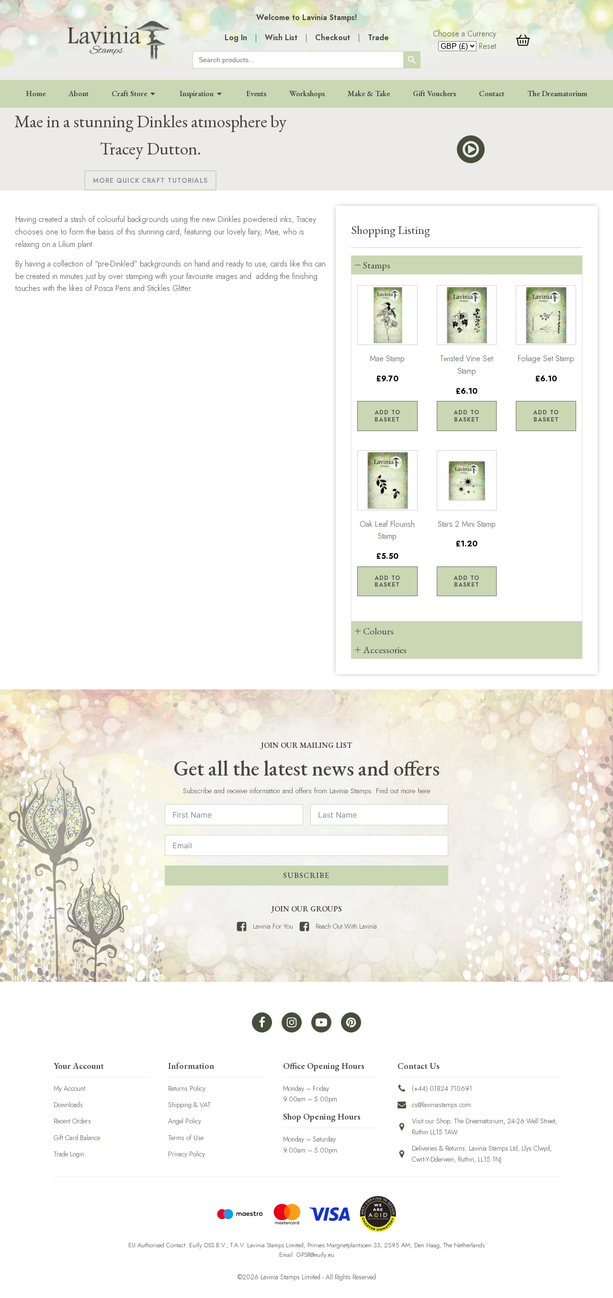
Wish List (281, 37)
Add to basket (387, 415)
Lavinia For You (273, 926)
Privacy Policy (186, 1154)
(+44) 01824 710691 (442, 1088)
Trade (378, 37)
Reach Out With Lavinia (346, 926)
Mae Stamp (387, 358)
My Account (69, 1088)
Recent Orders (72, 1121)
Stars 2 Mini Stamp (467, 524)
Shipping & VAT (189, 1104)
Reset (487, 46)
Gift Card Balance (77, 1138)
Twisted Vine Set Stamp (466, 365)
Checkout (332, 37)
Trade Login (69, 1154)
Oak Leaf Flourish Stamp (387, 530)
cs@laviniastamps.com (441, 1104)
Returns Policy (186, 1088)
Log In (236, 37)
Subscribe (306, 875)
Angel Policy (184, 1121)
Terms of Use (186, 1138)
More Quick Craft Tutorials (150, 180)
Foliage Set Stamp (546, 358)
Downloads (68, 1104)
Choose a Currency (464, 33)
